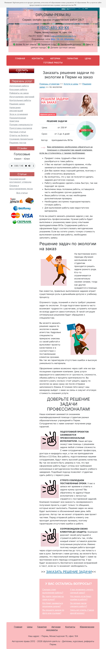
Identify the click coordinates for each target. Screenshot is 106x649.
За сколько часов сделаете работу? (78, 604)
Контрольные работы (20, 100)
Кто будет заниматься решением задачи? (52, 604)
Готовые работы (53, 62)
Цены (88, 58)
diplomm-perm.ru (53, 15)
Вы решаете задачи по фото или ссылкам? (53, 611)
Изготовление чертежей (21, 96)
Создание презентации (21, 139)
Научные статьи (17, 131)
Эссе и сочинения (18, 114)
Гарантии (72, 58)
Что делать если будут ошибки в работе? (80, 598)
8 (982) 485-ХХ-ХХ (53, 27)
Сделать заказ (22, 72)
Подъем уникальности (21, 124)
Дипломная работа (19, 86)
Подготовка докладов (20, 128)
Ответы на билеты (18, 135)
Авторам (55, 58)
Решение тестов (17, 142)
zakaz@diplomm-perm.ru (63, 36)
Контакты (37, 58)
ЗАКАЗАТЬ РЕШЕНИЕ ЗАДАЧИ (69, 572)
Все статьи (22, 192)
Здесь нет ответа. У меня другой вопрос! (82, 611)
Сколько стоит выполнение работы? (52, 591)
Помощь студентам (49, 84)
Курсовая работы (18, 89)
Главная (20, 58)
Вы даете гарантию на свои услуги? (53, 598)
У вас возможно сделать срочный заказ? (81, 591)
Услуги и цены (71, 84)
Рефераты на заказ (19, 93)
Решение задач (17, 104)
